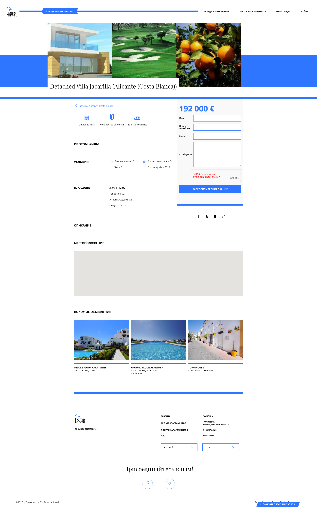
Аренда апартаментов (216, 12)
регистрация (283, 12)
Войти (304, 12)
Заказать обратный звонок (279, 504)
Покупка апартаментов (252, 12)
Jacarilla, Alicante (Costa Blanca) (96, 105)
